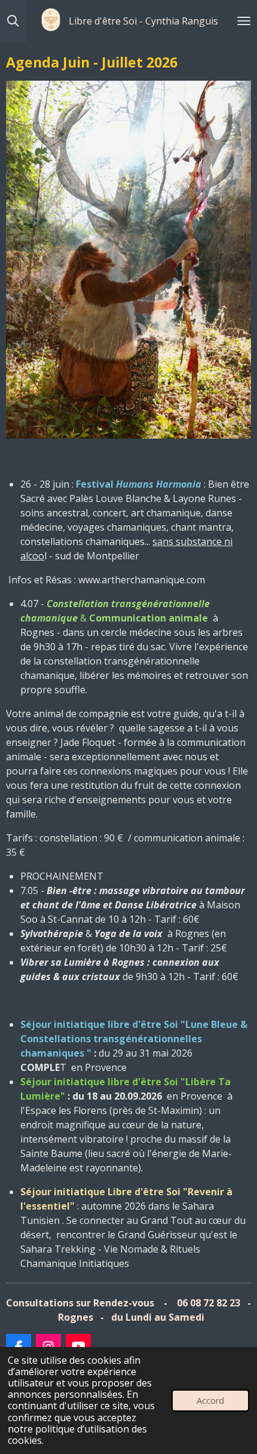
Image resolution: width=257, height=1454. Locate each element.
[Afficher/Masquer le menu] (244, 21)
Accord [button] (210, 1400)
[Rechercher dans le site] (13, 21)
